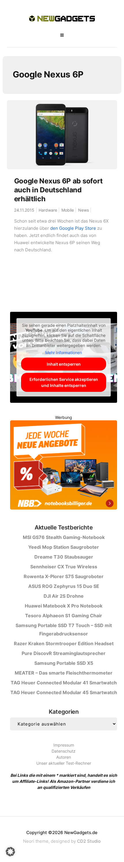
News (83, 210)
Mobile (67, 210)
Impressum (63, 745)
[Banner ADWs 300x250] (63, 466)
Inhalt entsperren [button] (64, 364)
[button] (10, 851)
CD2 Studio (89, 841)
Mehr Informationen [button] (63, 352)
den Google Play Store (73, 228)
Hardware (48, 210)
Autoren (63, 757)
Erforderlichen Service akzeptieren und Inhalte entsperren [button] (63, 382)
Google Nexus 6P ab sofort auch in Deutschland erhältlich (58, 190)
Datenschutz (64, 751)
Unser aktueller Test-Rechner (63, 763)
